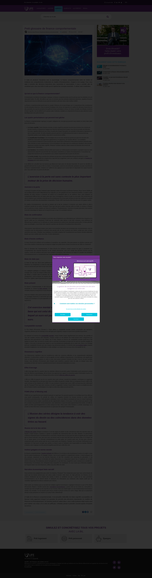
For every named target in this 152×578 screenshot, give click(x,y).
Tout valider (62, 314)
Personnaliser (89, 314)
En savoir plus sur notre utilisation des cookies (76, 309)
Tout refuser (76, 319)
